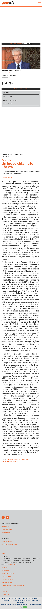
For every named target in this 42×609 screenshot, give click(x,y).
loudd (27, 459)
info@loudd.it (12, 564)
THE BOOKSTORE (7, 154)
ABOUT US (5, 594)
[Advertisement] (21, 27)
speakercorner (8, 573)
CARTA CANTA (8, 104)
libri (23, 459)
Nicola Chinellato (7, 541)
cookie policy (18, 607)
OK (24, 607)
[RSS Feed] (7, 517)
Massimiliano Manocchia (9, 544)
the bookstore (8, 579)
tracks (4, 588)
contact (5, 591)
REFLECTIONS (7, 96)
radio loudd (6, 576)
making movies (7, 582)
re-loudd (5, 570)
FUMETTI (6, 93)
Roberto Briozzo (7, 529)
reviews (5, 567)
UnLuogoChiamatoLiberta (10, 461)
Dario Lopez (7, 177)
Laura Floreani (6, 526)
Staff (3, 553)
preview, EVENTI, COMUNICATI (13, 585)
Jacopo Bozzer (6, 532)
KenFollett (17, 459)
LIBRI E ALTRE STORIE (10, 100)
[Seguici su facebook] (3, 517)
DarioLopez (9, 459)
